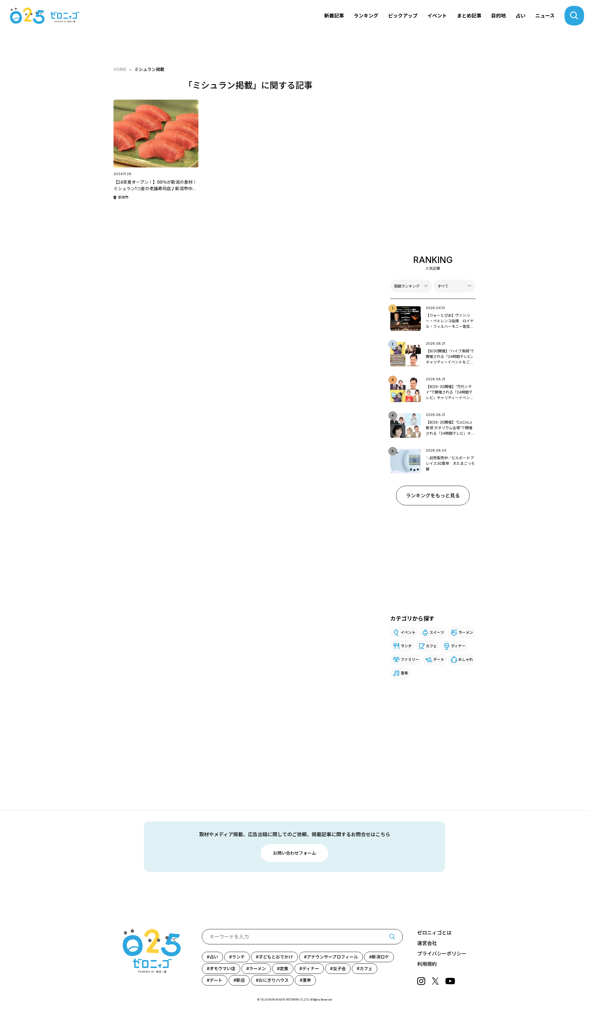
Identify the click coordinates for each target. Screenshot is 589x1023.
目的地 (498, 16)
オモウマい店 (222, 968)
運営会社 (427, 943)
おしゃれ (465, 659)
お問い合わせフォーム (294, 853)
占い (520, 16)
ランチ (406, 646)
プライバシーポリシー (441, 953)
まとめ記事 (469, 16)
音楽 (404, 673)
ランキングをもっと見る (433, 495)
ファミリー (410, 659)
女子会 (339, 968)
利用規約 (427, 964)
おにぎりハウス (274, 980)
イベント (437, 16)
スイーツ (436, 632)
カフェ (431, 646)
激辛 (306, 980)
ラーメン (465, 632)
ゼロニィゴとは (434, 933)
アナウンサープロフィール (332, 956)
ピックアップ (403, 16)
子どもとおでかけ (276, 956)
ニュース (545, 16)
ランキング (366, 16)
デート (438, 659)
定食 (284, 968)
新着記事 (334, 16)
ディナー (458, 646)
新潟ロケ (380, 956)
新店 (240, 980)
